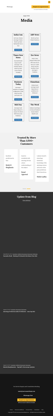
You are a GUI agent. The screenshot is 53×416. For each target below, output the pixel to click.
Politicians (35, 254)
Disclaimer (36, 409)
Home (24, 15)
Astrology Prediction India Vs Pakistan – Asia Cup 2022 (19, 311)
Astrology (15, 254)
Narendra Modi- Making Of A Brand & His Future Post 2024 (20, 256)
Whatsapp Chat (28, 395)
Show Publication (18, 49)
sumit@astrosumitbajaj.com (26, 391)
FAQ (42, 409)
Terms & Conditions (19, 409)
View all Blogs (26, 200)
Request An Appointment (40, 6)
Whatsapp (10, 6)
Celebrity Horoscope (22, 254)
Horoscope (29, 254)
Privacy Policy (29, 409)
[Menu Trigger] (49, 2)
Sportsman (23, 309)
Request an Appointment (26, 400)
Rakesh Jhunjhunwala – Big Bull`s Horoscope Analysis (19, 367)
